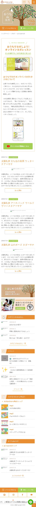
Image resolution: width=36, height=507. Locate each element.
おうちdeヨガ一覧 (18, 475)
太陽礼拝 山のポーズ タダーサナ (17, 245)
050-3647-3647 (29, 2)
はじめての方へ (18, 291)
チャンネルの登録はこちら (20, 146)
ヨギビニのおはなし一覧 (18, 343)
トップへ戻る (34, 505)
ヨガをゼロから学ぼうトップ (13, 401)
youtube (31, 494)
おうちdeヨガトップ (10, 446)
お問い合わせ (24, 2)
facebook (22, 494)
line (4, 494)
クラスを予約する (10, 28)
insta (13, 494)
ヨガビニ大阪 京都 (7, 2)
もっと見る (18, 190)
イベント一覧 (18, 389)
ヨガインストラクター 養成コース (18, 304)
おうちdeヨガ (13, 157)
